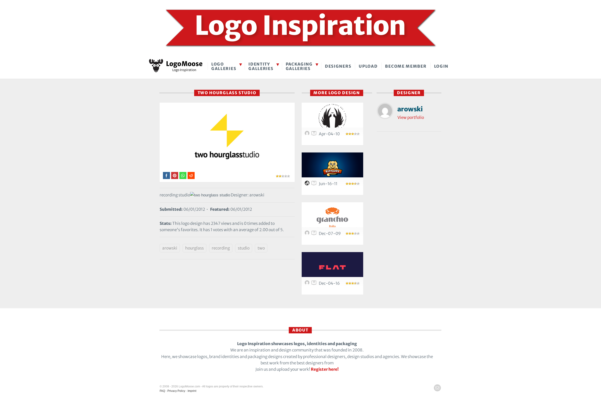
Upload (368, 66)
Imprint (192, 391)
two (261, 248)
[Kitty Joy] (332, 167)
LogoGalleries (223, 66)
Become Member (405, 66)
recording (221, 248)
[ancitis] (308, 184)
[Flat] (332, 267)
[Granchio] (332, 217)
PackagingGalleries (299, 66)
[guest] (308, 134)
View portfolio (410, 117)
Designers (338, 66)
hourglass (194, 248)
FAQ (162, 391)
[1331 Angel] (332, 118)
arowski (169, 248)
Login (441, 66)
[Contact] (437, 387)
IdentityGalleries (260, 66)
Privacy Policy (176, 391)
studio (244, 248)
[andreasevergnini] (308, 284)
